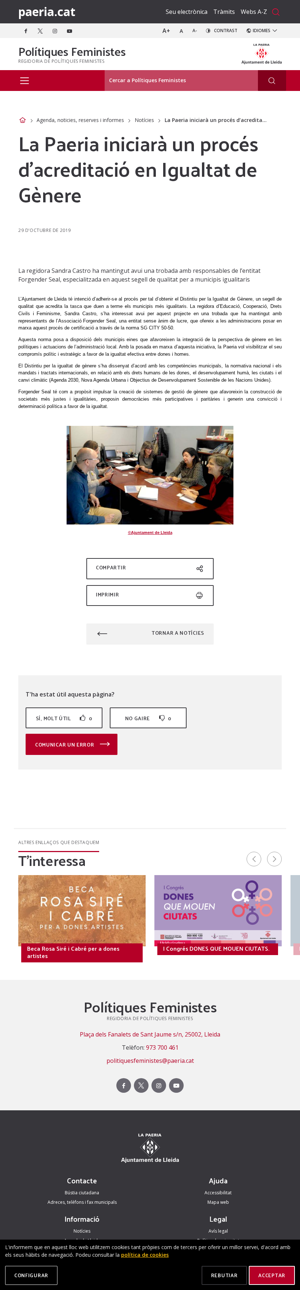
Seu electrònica (186, 12)
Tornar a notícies (177, 632)
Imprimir (107, 594)
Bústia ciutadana (82, 1193)
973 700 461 (162, 1047)
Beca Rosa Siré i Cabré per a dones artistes (73, 952)
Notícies (144, 120)
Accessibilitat (218, 1193)
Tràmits (224, 12)
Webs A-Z (254, 12)
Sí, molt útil (64, 718)
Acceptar (271, 1275)
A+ (166, 31)
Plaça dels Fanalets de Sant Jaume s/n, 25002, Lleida (150, 1034)
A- (194, 30)
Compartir (111, 567)
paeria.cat (46, 11)
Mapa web (218, 1202)
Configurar (31, 1275)
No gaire (148, 718)
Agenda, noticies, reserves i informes (80, 120)
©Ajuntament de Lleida (150, 532)
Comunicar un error (65, 744)
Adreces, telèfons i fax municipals (82, 1202)
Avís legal (218, 1231)
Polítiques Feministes (71, 51)
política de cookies (145, 1254)
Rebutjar (224, 1275)
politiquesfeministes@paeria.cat (150, 1061)
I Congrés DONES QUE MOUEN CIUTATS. (216, 948)
